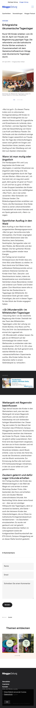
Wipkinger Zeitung (13, 2)
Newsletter (6, 681)
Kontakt (5, 687)
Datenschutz (8, 694)
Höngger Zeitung (23, 2)
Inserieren (5, 684)
